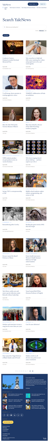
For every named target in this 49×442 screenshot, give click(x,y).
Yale (44, 439)
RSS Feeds (5, 427)
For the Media (5, 429)
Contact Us (5, 431)
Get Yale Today (7, 422)
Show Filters (6, 35)
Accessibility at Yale (6, 433)
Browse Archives (6, 426)
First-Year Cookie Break (41, 7)
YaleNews (7, 5)
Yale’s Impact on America (15, 7)
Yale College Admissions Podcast (28, 7)
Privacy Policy (5, 435)
